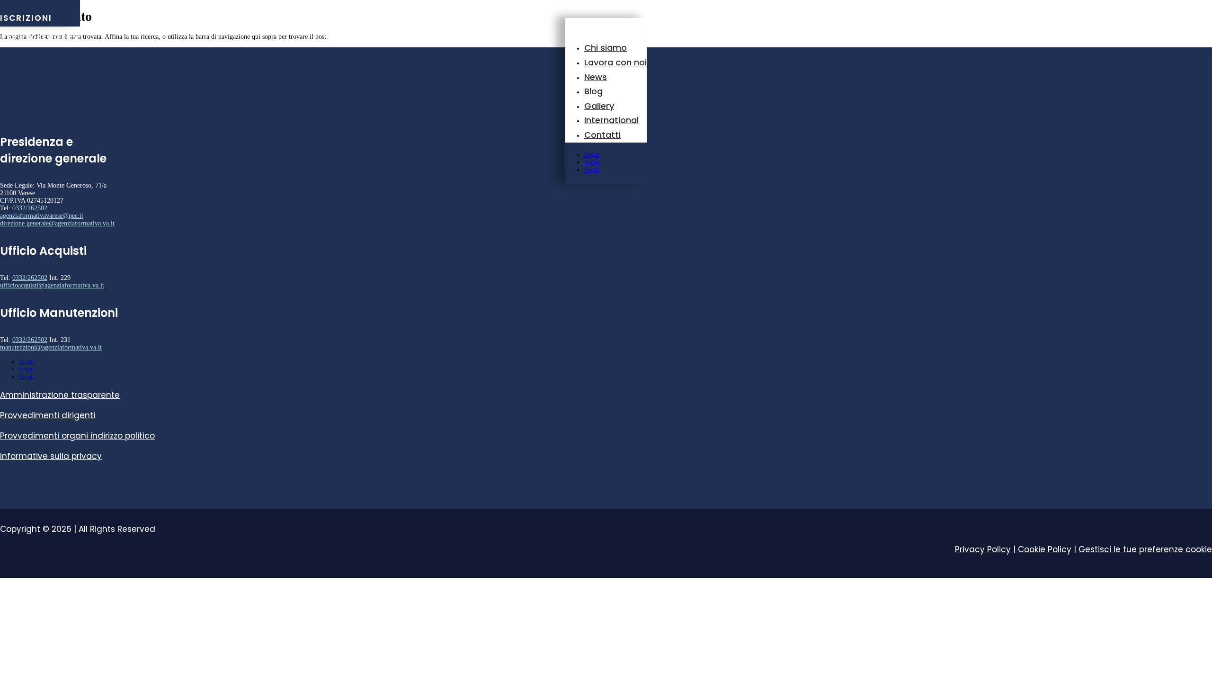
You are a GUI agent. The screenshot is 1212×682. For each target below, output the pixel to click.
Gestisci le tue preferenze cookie (1145, 549)
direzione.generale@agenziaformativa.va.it (57, 223)
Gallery (599, 106)
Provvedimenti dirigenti (47, 415)
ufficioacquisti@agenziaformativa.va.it (52, 285)
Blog (593, 91)
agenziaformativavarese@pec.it (41, 215)
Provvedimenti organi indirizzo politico (77, 435)
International (611, 120)
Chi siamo (605, 48)
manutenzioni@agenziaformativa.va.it (51, 347)
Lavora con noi (615, 62)
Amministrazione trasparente (60, 395)
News (595, 77)
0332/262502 (29, 208)
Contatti (602, 135)
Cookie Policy (1044, 549)
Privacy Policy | (986, 549)
